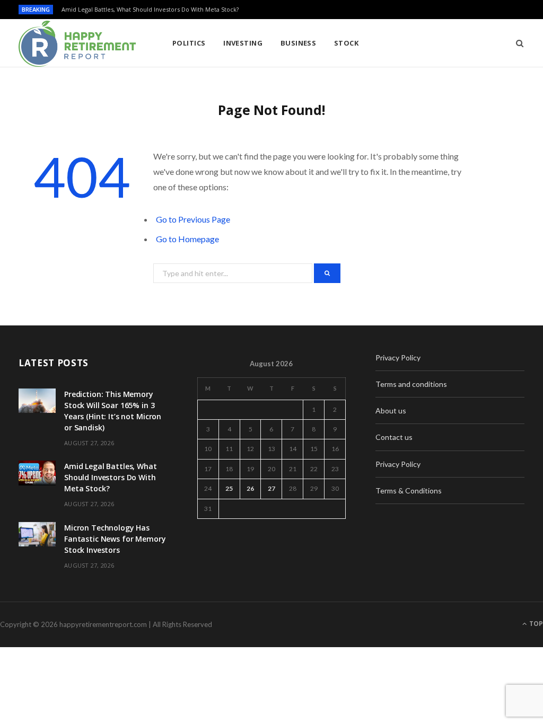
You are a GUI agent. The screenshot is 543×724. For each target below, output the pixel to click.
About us (390, 410)
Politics (189, 43)
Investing (242, 43)
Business (299, 43)
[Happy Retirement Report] (78, 44)
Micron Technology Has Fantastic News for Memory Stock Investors (115, 539)
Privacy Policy (398, 357)
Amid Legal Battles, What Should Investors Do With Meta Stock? (150, 9)
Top (535, 623)
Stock (346, 43)
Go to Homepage (187, 239)
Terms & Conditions (408, 490)
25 (229, 488)
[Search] (516, 43)
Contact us (394, 437)
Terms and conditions (411, 384)
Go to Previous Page (193, 219)
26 (250, 488)
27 (271, 488)
